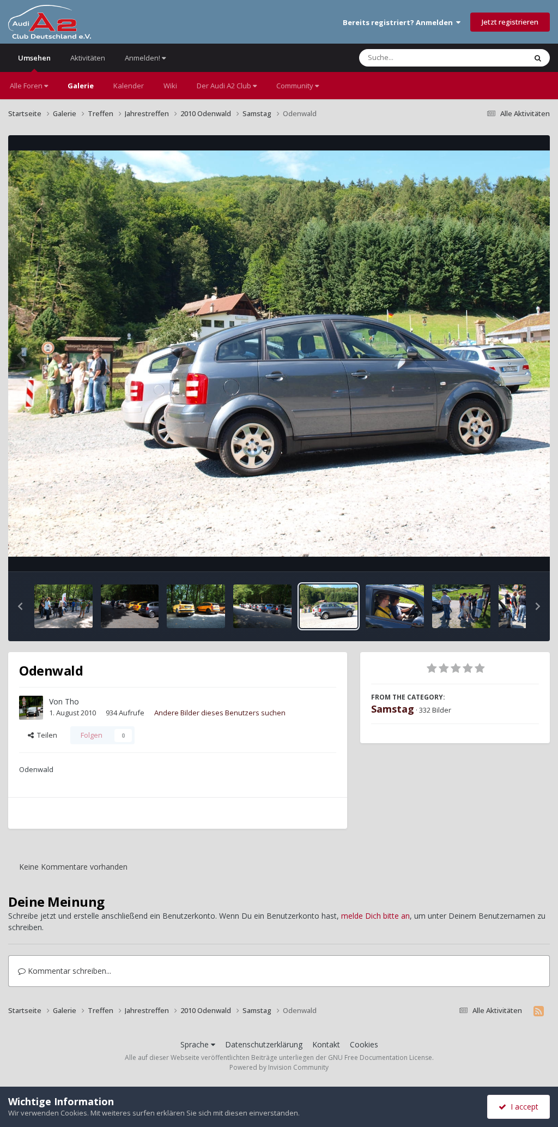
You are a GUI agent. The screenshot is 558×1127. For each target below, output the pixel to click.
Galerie (81, 86)
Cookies (364, 1044)
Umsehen (34, 58)
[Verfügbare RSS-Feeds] (538, 1010)
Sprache (195, 1044)
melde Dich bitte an (375, 916)
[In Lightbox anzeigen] (279, 353)
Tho (72, 701)
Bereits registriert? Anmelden (399, 22)
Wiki (170, 86)
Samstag (392, 708)
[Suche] (538, 58)
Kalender (128, 86)
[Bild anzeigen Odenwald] (63, 606)
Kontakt (326, 1044)
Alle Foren (27, 86)
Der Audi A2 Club (225, 86)
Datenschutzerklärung (263, 1044)
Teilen (45, 735)
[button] (20, 606)
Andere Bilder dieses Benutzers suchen (220, 713)
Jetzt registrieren (510, 22)
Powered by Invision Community (279, 1067)
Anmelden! (143, 58)
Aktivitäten (87, 58)
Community (295, 86)
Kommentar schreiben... (68, 971)
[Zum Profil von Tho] (31, 708)
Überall (499, 57)
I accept (522, 1106)
